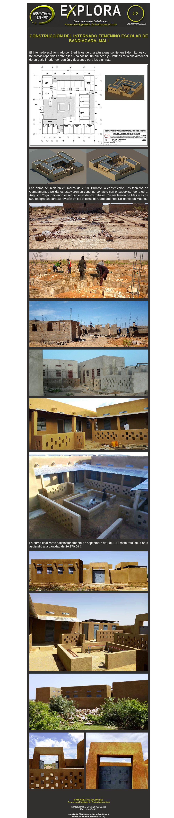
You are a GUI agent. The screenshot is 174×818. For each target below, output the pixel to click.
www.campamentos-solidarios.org (88, 816)
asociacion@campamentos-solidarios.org (88, 814)
